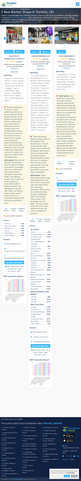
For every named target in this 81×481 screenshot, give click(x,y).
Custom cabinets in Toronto (9, 464)
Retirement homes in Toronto (50, 435)
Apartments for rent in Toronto (10, 434)
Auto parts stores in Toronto (9, 444)
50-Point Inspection (18, 17)
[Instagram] (70, 456)
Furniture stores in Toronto (29, 431)
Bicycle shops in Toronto (8, 449)
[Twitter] (67, 456)
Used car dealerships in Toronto (50, 455)
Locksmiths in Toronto (31, 457)
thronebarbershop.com (41, 342)
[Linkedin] (78, 456)
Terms (72, 459)
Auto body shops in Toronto (9, 439)
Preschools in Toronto (51, 427)
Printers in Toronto (50, 430)
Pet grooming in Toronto (28, 471)
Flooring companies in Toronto (10, 475)
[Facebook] (63, 456)
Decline (74, 476)
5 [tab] (17, 47)
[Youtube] (74, 456)
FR (32, 9)
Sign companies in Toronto (49, 445)
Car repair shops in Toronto (9, 459)
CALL (9, 52)
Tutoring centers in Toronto (49, 450)
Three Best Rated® (17, 479)
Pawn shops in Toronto (27, 466)
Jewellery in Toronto (30, 449)
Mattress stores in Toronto (29, 461)
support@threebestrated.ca (71, 447)
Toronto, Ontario (52, 423)
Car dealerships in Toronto (8, 454)
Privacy (65, 459)
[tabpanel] (14, 39)
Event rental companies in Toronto (8, 469)
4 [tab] (15, 47)
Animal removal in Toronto (8, 428)
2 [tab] (12, 47)
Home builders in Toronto (28, 440)
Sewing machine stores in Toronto (48, 440)
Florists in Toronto (29, 427)
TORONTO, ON (14, 9)
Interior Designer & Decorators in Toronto (29, 445)
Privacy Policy (70, 473)
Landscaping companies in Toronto (29, 453)
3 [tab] (40, 47)
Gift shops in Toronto (30, 436)
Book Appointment (14, 244)
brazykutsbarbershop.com (14, 258)
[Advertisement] (40, 403)
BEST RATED (4, 9)
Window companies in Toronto (50, 460)
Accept (67, 476)
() (19, 61)
